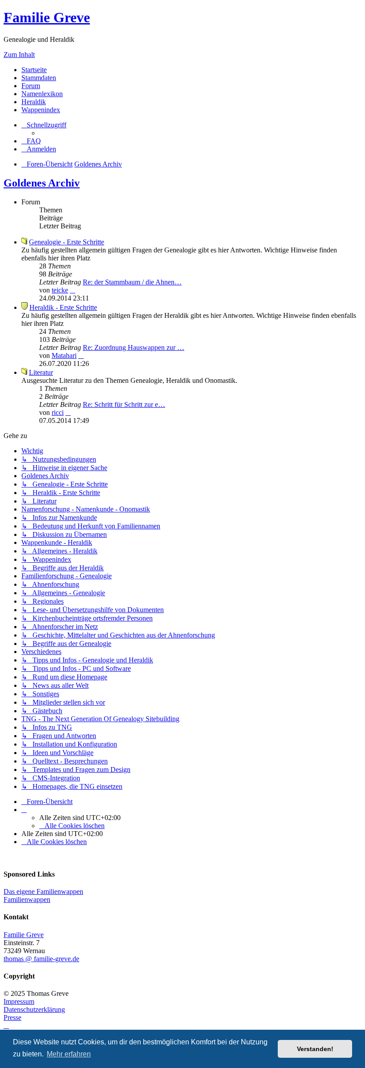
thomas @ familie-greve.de (41, 958)
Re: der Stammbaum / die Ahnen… (132, 282)
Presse (12, 1017)
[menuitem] (31, 141)
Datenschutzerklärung (34, 1009)
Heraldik (33, 102)
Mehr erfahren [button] (69, 1054)
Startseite (34, 69)
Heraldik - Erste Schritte (63, 307)
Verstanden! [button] (315, 1048)
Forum (30, 85)
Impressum (19, 1001)
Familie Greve (47, 17)
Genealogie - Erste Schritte (66, 242)
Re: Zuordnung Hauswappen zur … (133, 347)
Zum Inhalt (19, 54)
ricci (58, 412)
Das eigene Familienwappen (43, 891)
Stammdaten (38, 77)
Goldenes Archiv (42, 183)
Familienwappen (27, 899)
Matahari (64, 355)
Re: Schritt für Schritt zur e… (124, 404)
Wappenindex (40, 110)
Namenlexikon (42, 93)
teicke (60, 290)
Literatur (41, 372)
